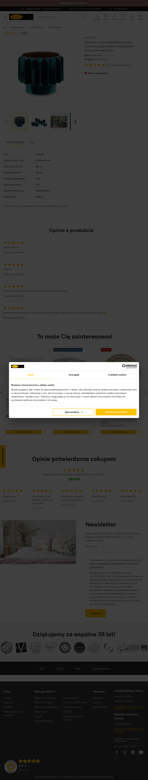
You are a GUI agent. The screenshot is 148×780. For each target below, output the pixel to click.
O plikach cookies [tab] (117, 375)
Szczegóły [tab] (74, 375)
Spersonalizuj (72, 412)
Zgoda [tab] (30, 375)
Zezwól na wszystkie (116, 412)
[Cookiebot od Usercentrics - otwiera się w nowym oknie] (124, 366)
